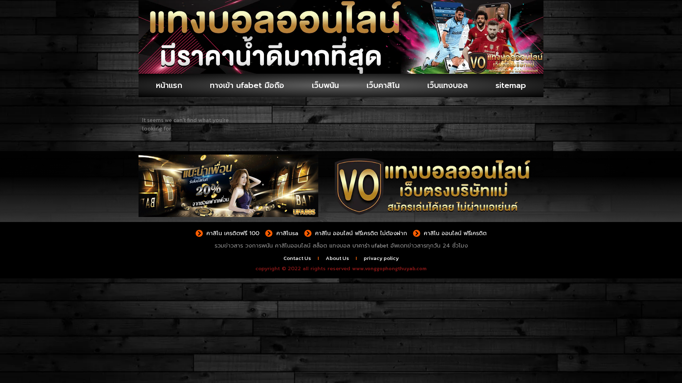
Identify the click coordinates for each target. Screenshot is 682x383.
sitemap (511, 85)
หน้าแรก (169, 85)
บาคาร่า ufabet (370, 245)
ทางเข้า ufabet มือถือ (247, 85)
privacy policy (381, 258)
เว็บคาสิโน (383, 85)
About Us (337, 258)
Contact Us (297, 258)
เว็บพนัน (325, 85)
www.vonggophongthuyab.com (389, 268)
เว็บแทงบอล (447, 85)
